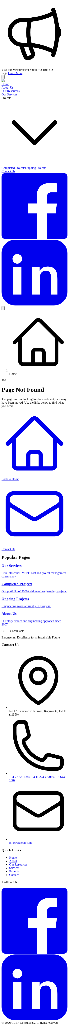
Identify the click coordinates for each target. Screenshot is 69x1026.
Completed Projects (13, 167)
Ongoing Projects (35, 167)
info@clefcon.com (20, 842)
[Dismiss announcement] (3, 77)
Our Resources (11, 91)
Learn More (15, 73)
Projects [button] (6, 97)
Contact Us (8, 171)
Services (14, 868)
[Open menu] (3, 308)
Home (5, 84)
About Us (7, 87)
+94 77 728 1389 (19, 776)
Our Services (9, 94)
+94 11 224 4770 (40, 776)
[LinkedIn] (34, 304)
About (13, 861)
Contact (14, 874)
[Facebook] (34, 237)
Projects (14, 871)
